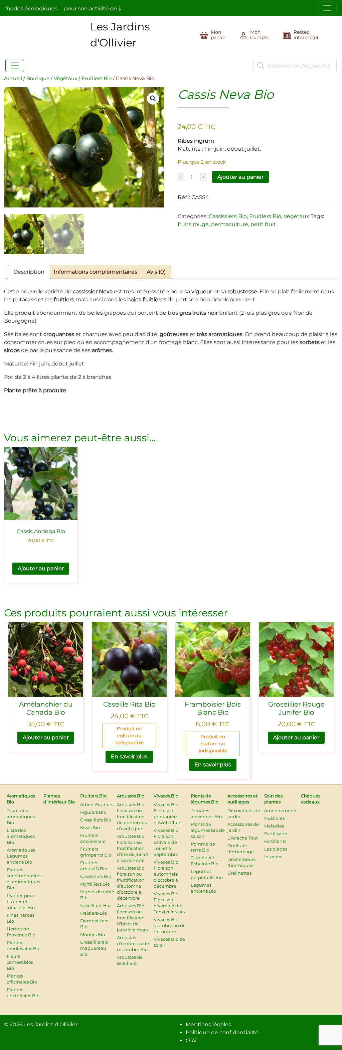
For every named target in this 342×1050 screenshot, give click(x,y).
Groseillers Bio (95, 819)
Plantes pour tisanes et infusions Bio (21, 901)
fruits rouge (193, 224)
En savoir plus (129, 756)
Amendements (280, 810)
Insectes (273, 856)
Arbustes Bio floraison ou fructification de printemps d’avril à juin (132, 816)
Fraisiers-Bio (93, 913)
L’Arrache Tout (242, 838)
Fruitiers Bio (96, 79)
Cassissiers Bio (228, 216)
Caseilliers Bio (95, 905)
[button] (153, 99)
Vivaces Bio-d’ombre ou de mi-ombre (170, 925)
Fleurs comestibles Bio (20, 962)
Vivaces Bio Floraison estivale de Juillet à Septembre (166, 842)
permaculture (229, 224)
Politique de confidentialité (222, 1032)
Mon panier (218, 34)
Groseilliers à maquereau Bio (94, 948)
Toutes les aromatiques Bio (21, 816)
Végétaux (65, 79)
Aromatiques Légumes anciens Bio (21, 856)
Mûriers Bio (92, 934)
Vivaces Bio (166, 795)
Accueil (13, 79)
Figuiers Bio (93, 812)
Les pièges (275, 849)
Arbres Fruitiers (96, 804)
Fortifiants (275, 841)
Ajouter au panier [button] (41, 568)
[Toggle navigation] (327, 8)
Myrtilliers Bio (95, 884)
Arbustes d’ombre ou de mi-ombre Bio (133, 943)
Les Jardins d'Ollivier (50, 1024)
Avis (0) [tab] (156, 272)
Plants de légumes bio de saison (208, 830)
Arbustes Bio (130, 795)
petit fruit (263, 224)
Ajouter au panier (240, 177)
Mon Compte (259, 34)
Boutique (37, 79)
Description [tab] (28, 272)
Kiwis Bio (90, 827)
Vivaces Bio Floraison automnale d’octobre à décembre (166, 874)
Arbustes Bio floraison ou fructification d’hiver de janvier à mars (132, 917)
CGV (191, 1040)
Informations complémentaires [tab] (95, 272)
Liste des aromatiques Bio (21, 836)
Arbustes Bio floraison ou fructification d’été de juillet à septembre (132, 848)
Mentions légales (208, 1024)
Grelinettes (239, 873)
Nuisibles (274, 818)
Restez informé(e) (306, 34)
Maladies (274, 826)
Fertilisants (276, 833)
